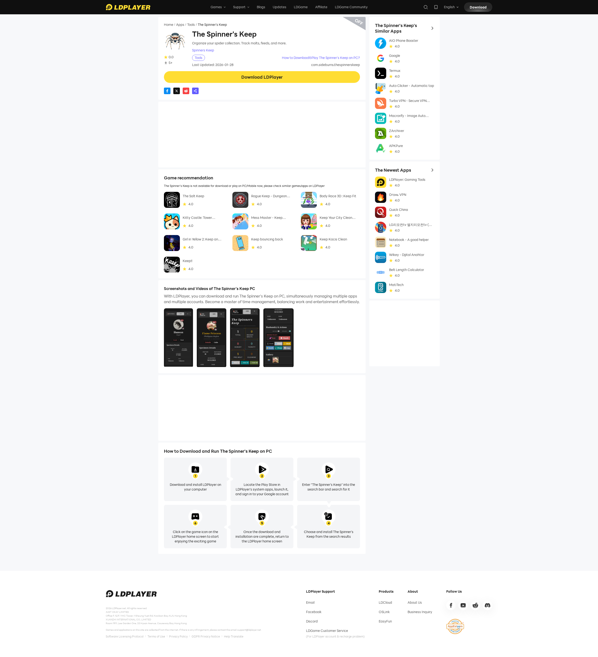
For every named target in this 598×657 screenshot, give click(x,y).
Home (168, 25)
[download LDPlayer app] (436, 7)
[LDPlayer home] (128, 7)
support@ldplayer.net (249, 629)
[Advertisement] (262, 134)
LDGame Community (351, 7)
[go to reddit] (475, 605)
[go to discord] (487, 605)
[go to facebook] (451, 605)
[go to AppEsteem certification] (455, 626)
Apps (180, 25)
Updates (279, 7)
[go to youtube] (463, 605)
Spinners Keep (203, 50)
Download (478, 7)
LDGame (301, 7)
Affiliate (321, 7)
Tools (191, 25)
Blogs (261, 7)
